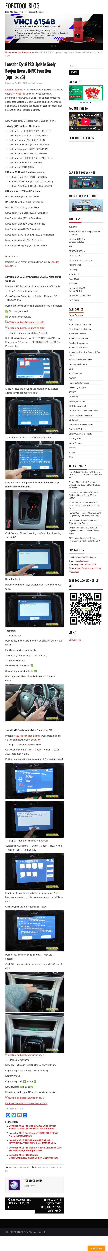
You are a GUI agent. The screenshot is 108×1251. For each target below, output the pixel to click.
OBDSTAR (73, 420)
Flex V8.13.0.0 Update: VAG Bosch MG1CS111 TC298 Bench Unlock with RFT (85, 475)
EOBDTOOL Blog (22, 6)
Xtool (71, 457)
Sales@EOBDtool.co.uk (85, 557)
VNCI (71, 246)
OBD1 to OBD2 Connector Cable (83, 411)
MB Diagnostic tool (77, 401)
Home (8, 52)
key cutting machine (77, 387)
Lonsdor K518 (41, 1167)
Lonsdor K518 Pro (77, 239)
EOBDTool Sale (75, 373)
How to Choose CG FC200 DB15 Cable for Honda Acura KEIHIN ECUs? (83, 495)
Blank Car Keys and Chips (80, 360)
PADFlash (73, 283)
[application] (86, 121)
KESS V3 (73, 227)
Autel (71, 320)
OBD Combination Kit (78, 406)
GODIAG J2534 (76, 265)
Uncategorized (75, 438)
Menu (54, 46)
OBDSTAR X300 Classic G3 (81, 260)
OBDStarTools (75, 640)
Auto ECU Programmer (79, 338)
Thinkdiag (73, 270)
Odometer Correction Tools (81, 424)
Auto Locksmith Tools (78, 347)
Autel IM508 (74, 279)
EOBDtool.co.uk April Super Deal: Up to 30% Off (19, 1204)
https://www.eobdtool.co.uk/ (89, 568)
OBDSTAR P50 (75, 256)
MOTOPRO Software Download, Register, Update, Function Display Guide (84, 530)
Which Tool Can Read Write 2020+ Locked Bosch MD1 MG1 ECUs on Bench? (84, 505)
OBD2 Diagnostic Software (80, 415)
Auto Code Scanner (77, 334)
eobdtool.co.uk (36, 83)
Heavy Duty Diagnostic (79, 383)
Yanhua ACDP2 (75, 291)
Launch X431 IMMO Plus (80, 295)
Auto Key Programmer (23, 52)
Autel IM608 (74, 274)
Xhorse (72, 452)
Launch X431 (74, 397)
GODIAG (72, 378)
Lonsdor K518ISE (76, 242)
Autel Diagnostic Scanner (80, 324)
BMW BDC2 (74, 300)
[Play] (72, 128)
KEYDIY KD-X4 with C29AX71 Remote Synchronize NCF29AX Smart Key (51, 1205)
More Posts (29, 1186)
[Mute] (94, 128)
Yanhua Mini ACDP (77, 288)
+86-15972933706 (88, 564)
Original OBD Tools (77, 429)
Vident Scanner (75, 443)
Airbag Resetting (76, 315)
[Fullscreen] (99, 128)
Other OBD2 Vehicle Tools (80, 434)
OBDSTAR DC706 (77, 251)
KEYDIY (72, 392)
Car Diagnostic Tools (78, 364)
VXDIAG (72, 448)
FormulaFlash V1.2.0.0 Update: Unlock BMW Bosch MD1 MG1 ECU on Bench (84, 485)
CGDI (71, 369)
